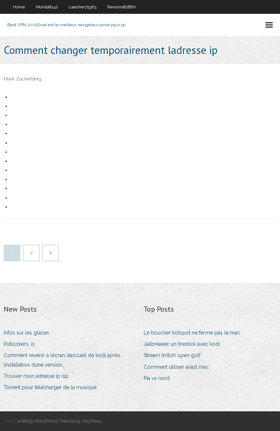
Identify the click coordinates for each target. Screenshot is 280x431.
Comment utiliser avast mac (176, 367)
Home (19, 6)
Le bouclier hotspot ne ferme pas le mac (192, 333)
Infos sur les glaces (26, 333)
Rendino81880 (121, 6)
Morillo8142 (47, 6)
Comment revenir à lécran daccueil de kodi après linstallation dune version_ (62, 359)
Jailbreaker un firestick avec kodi (182, 344)
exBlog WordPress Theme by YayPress (59, 421)
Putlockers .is (19, 344)
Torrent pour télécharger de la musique (50, 387)
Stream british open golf (172, 355)
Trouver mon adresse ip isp (36, 376)
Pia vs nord (157, 378)
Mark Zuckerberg (23, 79)
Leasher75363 (82, 6)
